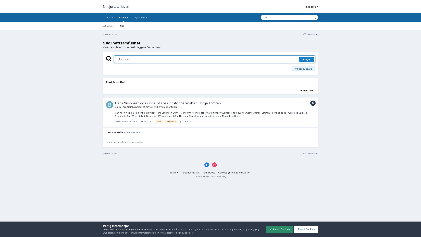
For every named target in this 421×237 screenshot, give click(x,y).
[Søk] (314, 17)
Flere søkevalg (304, 68)
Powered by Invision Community (210, 176)
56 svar (147, 121)
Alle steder (301, 17)
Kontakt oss (209, 172)
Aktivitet (123, 17)
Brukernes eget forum (165, 106)
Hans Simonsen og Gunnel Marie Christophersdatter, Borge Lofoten (168, 103)
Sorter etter (307, 90)
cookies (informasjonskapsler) (137, 229)
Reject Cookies (306, 229)
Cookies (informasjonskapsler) (234, 172)
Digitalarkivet (140, 17)
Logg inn (311, 6)
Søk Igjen (306, 59)
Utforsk (109, 17)
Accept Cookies (281, 229)
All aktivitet (108, 26)
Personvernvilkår (190, 172)
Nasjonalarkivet (116, 6)
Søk (122, 26)
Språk (173, 172)
